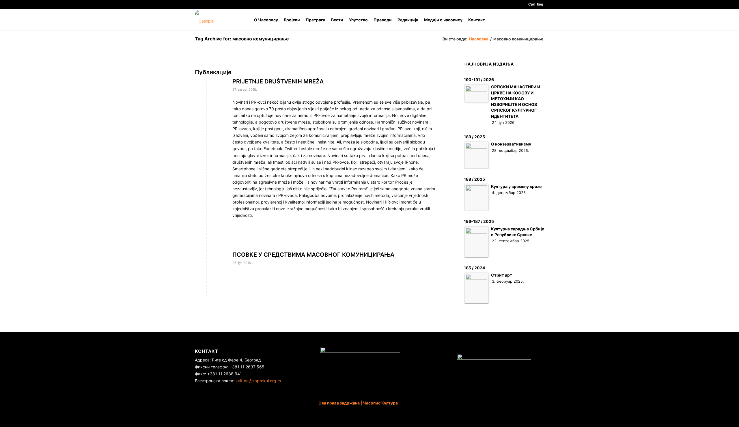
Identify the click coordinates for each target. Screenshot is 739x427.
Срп (531, 4)
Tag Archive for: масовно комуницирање (242, 39)
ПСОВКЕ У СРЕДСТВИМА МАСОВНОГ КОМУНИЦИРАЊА (313, 254)
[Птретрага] (538, 20)
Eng (540, 4)
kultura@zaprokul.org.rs (258, 380)
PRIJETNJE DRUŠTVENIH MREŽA (278, 81)
